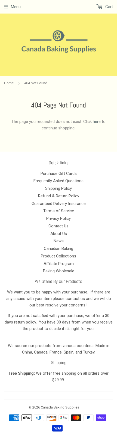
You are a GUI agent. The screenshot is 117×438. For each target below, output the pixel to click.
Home (9, 83)
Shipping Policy (58, 188)
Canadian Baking (58, 248)
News (59, 240)
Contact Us (58, 226)
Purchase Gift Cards (59, 173)
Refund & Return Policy (58, 196)
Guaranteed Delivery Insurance (59, 203)
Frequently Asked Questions (58, 180)
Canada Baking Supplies (60, 407)
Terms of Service (58, 210)
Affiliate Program (59, 263)
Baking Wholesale (58, 271)
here (97, 121)
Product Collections (58, 256)
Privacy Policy (58, 218)
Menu (16, 6)
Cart (108, 6)
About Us (58, 233)
